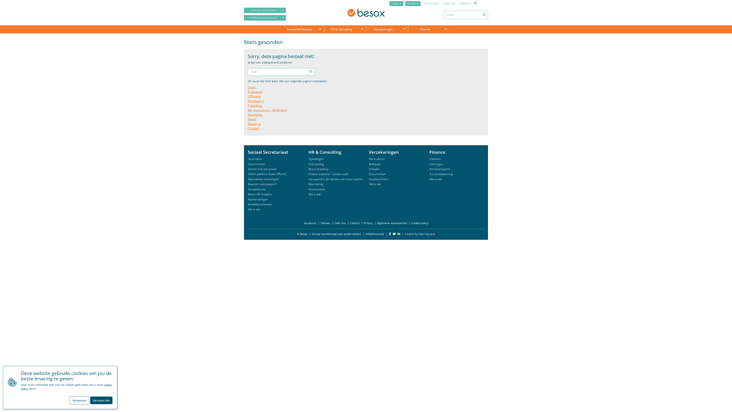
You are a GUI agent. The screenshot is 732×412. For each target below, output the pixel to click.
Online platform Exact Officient (267, 174)
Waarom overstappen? (262, 184)
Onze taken (255, 159)
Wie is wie (254, 209)
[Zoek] (484, 15)
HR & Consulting (341, 29)
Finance (425, 29)
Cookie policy (420, 223)
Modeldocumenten (260, 204)
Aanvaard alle (101, 400)
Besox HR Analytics (260, 194)
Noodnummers (378, 179)
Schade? (374, 169)
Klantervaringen (258, 199)
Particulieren (377, 159)
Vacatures (431, 3)
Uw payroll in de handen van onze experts (335, 179)
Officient (254, 96)
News (252, 119)
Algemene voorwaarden (392, 223)
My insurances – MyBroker (267, 110)
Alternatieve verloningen (263, 179)
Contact (465, 3)
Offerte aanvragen (263, 10)
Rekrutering (315, 184)
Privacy (368, 223)
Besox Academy (318, 169)
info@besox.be (374, 234)
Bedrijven (375, 164)
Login (394, 3)
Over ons (449, 3)
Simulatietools (257, 189)
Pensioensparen (439, 169)
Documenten (377, 174)
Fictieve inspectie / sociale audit (328, 174)
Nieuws (411, 3)
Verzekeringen (383, 29)
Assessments (316, 189)
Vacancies (255, 115)
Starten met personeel (263, 17)
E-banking (255, 105)
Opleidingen (316, 159)
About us (254, 124)
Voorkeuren (79, 400)
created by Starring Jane (419, 234)
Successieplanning (441, 174)
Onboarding (316, 164)
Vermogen (436, 164)
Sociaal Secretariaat (299, 29)
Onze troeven (256, 164)
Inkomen (435, 159)
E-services (255, 92)
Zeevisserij (256, 101)
